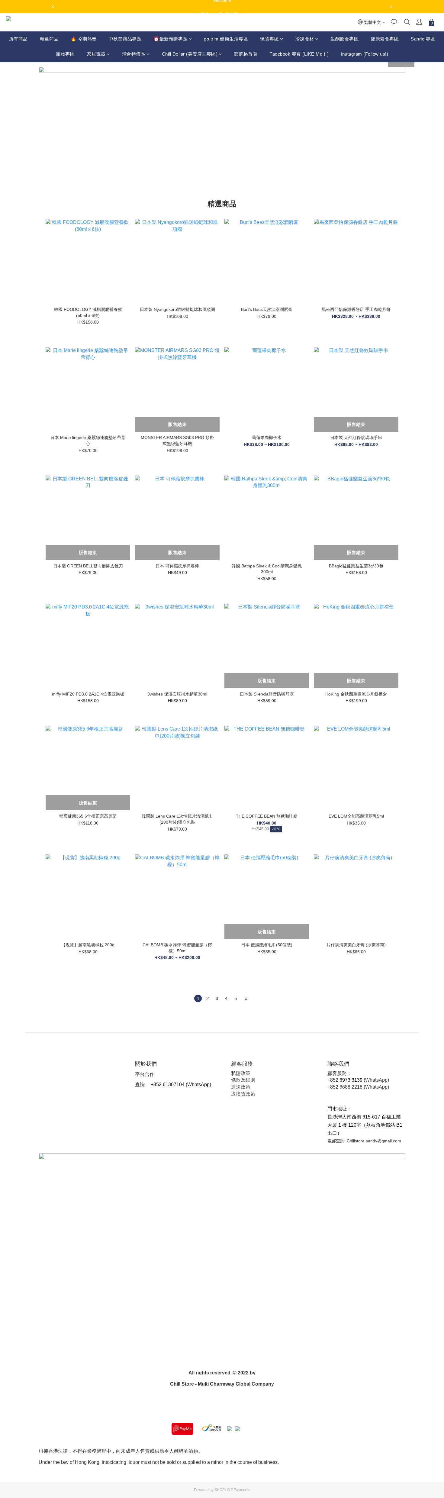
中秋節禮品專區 (125, 38)
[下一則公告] (391, 6)
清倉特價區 (134, 54)
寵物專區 (65, 54)
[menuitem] (198, 998)
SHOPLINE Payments (232, 1490)
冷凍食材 (304, 38)
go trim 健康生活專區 (226, 38)
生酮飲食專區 (344, 38)
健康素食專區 (385, 38)
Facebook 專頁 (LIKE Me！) (299, 54)
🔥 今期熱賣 (84, 38)
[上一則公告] (53, 6)
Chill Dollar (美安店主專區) (190, 54)
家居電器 (96, 54)
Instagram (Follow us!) (364, 54)
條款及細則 (243, 1080)
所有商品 (18, 38)
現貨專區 (269, 38)
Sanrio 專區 (423, 38)
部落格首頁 (246, 54)
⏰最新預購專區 (170, 38)
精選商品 (49, 38)
